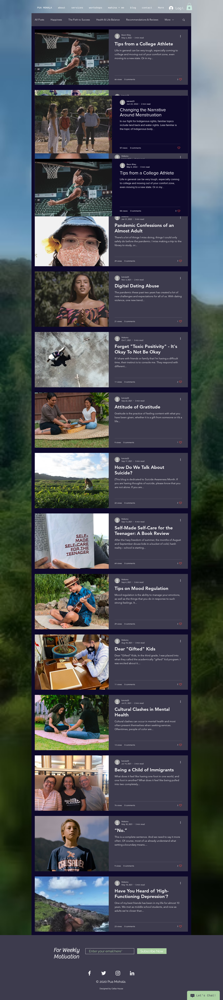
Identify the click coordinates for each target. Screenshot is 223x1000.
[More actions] (181, 36)
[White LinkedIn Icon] (132, 973)
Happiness (56, 19)
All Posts (39, 19)
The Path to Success (79, 19)
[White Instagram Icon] (118, 973)
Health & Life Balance (108, 19)
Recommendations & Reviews (142, 19)
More (167, 19)
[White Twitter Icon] (104, 973)
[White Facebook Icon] (89, 973)
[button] (189, 6)
